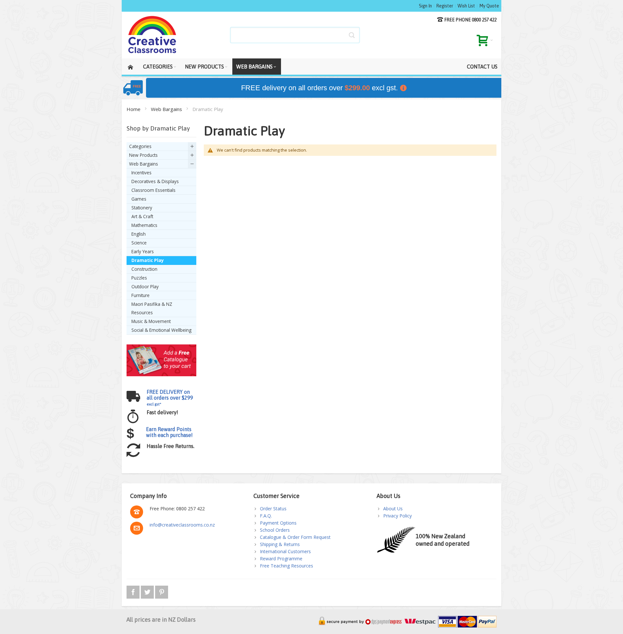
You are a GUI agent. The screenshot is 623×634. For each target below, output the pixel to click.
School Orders (275, 530)
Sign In (425, 5)
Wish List (466, 5)
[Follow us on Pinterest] (161, 591)
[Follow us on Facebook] (134, 591)
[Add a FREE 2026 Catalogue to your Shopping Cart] (161, 347)
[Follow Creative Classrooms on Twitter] (148, 591)
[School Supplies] (152, 35)
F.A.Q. (266, 516)
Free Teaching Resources (286, 566)
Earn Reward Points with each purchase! (169, 432)
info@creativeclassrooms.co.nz (182, 525)
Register (444, 5)
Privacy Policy (397, 516)
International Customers (285, 551)
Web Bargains (167, 109)
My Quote (489, 5)
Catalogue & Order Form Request (295, 537)
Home (134, 109)
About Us (393, 508)
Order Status (273, 508)
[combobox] (295, 35)
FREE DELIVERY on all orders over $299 (170, 397)
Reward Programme (281, 558)
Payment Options (278, 523)
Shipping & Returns (280, 544)
